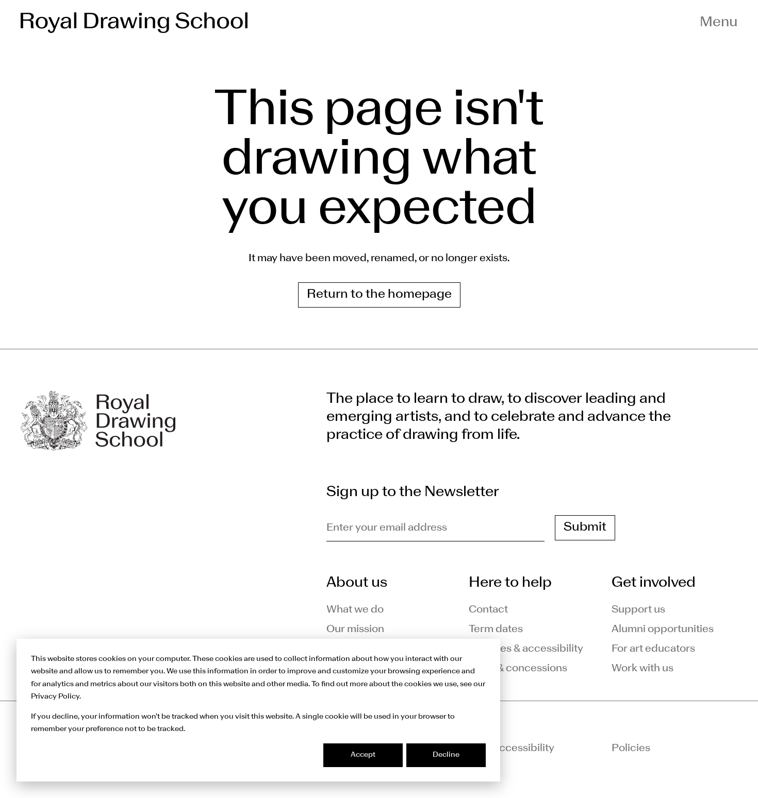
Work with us (642, 668)
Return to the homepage (379, 294)
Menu (718, 22)
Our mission (355, 629)
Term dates (496, 629)
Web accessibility (511, 748)
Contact (488, 610)
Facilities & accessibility (526, 649)
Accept (363, 755)
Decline (446, 755)
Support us (638, 610)
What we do (355, 610)
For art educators (653, 649)
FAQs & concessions (518, 668)
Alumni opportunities (663, 629)
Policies (631, 748)
